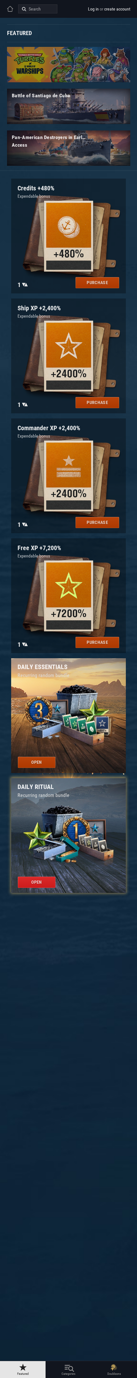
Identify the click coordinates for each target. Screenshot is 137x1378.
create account (117, 8)
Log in (93, 8)
